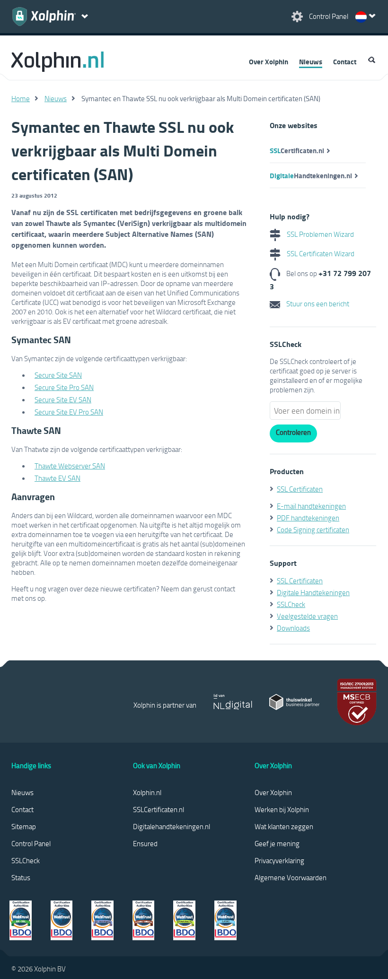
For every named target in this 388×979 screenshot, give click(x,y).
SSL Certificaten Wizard (319, 253)
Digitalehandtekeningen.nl (171, 826)
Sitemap (23, 826)
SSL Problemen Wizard (319, 234)
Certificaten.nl (297, 150)
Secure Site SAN (58, 375)
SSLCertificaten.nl (158, 809)
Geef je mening (277, 843)
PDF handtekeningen (308, 517)
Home (20, 98)
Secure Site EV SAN (63, 399)
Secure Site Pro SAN (64, 387)
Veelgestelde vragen (307, 616)
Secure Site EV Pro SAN (69, 411)
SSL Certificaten (300, 489)
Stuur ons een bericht (317, 303)
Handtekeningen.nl (311, 175)
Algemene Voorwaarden (290, 877)
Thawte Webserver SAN (70, 465)
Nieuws (310, 61)
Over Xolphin (268, 61)
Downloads (293, 627)
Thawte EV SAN (57, 478)
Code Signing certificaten (313, 529)
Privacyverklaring (279, 860)
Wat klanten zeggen (284, 826)
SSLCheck (291, 604)
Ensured (145, 843)
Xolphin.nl (147, 792)
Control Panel (31, 843)
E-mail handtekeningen (311, 506)
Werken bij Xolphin (282, 809)
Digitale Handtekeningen (313, 592)
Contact (344, 61)
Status (20, 877)
